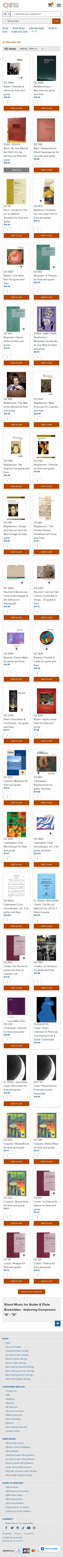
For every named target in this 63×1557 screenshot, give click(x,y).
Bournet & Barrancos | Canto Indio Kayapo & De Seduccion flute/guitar (16, 598)
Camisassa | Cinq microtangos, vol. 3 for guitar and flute (16, 908)
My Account (11, 1407)
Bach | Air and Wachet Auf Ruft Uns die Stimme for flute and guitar (16, 154)
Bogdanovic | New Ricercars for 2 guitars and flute (46, 407)
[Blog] (34, 1528)
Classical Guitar (36, 28)
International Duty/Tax (16, 1427)
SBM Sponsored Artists (17, 1491)
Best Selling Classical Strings (20, 1367)
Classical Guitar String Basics (20, 1455)
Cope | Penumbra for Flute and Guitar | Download (45, 1090)
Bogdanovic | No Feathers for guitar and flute (16, 469)
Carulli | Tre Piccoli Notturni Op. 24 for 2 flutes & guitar (45, 908)
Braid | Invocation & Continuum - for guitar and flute (16, 723)
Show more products (31, 1292)
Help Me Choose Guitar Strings (21, 1471)
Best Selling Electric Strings (19, 1375)
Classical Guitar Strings (17, 1351)
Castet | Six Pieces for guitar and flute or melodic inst (16, 970)
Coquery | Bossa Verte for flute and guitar (16, 1204)
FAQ (8, 1395)
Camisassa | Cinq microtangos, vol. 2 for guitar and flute (46, 847)
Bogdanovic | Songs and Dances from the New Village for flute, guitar (15, 532)
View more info (13, 42)
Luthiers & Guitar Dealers (18, 1511)
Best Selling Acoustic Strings (20, 1371)
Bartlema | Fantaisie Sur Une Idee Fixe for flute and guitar (46, 214)
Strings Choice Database (18, 1447)
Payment (10, 1403)
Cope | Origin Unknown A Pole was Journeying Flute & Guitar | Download (46, 1034)
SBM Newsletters (14, 1499)
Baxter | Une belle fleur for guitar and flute (14, 280)
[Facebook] (6, 1528)
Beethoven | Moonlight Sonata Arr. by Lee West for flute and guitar (46, 343)
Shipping (10, 1399)
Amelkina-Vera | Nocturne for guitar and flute (44, 90)
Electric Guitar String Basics (19, 1463)
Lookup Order (13, 1431)
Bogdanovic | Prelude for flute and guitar (46, 467)
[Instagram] (17, 1528)
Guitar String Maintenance (19, 1467)
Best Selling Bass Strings (18, 1379)
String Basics (12, 1451)
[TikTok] (23, 1528)
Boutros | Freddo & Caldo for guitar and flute (45, 661)
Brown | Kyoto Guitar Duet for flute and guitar (45, 723)
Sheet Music (19, 28)
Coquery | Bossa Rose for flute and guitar (46, 1146)
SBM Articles (12, 1487)
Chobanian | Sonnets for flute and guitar (15, 1030)
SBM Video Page (14, 1495)
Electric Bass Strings (16, 1363)
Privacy (18, 1534)
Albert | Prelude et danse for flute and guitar (14, 90)
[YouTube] (28, 1528)
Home (5, 28)
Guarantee (7, 1534)
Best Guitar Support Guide (19, 1475)
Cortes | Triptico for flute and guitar (44, 1265)
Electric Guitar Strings (16, 1359)
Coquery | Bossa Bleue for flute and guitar (16, 1146)
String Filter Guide (15, 1443)
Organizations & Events (17, 1507)
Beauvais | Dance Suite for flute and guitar (14, 341)
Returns (10, 1423)
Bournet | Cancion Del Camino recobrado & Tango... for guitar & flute (46, 598)
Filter (56, 21)
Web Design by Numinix (12, 1541)
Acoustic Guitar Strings (17, 1355)
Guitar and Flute (19, 31)
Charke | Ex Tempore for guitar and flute (45, 968)
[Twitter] (12, 1528)
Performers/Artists (15, 1503)
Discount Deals (13, 1347)
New (8, 1343)
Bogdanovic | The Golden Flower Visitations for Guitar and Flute (45, 532)
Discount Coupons (15, 1411)
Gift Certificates (13, 1419)
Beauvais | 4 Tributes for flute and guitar (45, 278)
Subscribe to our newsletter (19, 1523)
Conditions (28, 1534)
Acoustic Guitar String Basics (20, 1459)
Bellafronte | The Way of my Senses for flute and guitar (16, 407)
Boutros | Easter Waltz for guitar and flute (16, 659)
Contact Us (11, 1391)
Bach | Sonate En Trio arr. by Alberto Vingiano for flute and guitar (16, 216)
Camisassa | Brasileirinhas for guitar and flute (43, 785)
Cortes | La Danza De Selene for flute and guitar (45, 1206)
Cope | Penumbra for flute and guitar (15, 1088)
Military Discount (14, 1415)
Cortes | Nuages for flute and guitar (14, 1265)
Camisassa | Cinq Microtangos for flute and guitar (15, 847)
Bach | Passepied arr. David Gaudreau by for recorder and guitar (46, 152)
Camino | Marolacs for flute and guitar (16, 783)
